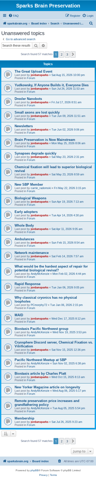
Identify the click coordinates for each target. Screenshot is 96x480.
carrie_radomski (41, 188)
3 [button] (67, 54)
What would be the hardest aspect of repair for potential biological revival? (51, 268)
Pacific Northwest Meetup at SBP (41, 360)
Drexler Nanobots (28, 99)
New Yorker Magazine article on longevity (47, 387)
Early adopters (26, 212)
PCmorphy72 (39, 304)
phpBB (34, 470)
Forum (31, 78)
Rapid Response (27, 284)
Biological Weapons (30, 198)
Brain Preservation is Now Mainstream (45, 140)
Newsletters (24, 126)
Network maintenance (32, 253)
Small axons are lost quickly (37, 112)
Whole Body (24, 225)
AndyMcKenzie (40, 273)
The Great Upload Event (33, 71)
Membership (24, 418)
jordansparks (39, 74)
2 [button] (61, 54)
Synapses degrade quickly (35, 153)
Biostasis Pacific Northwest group (41, 329)
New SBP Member (29, 184)
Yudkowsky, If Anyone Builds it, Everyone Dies (52, 85)
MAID (19, 315)
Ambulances (24, 239)
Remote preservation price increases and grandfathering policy (47, 403)
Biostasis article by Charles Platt (40, 373)
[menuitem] (13, 16)
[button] (73, 54)
